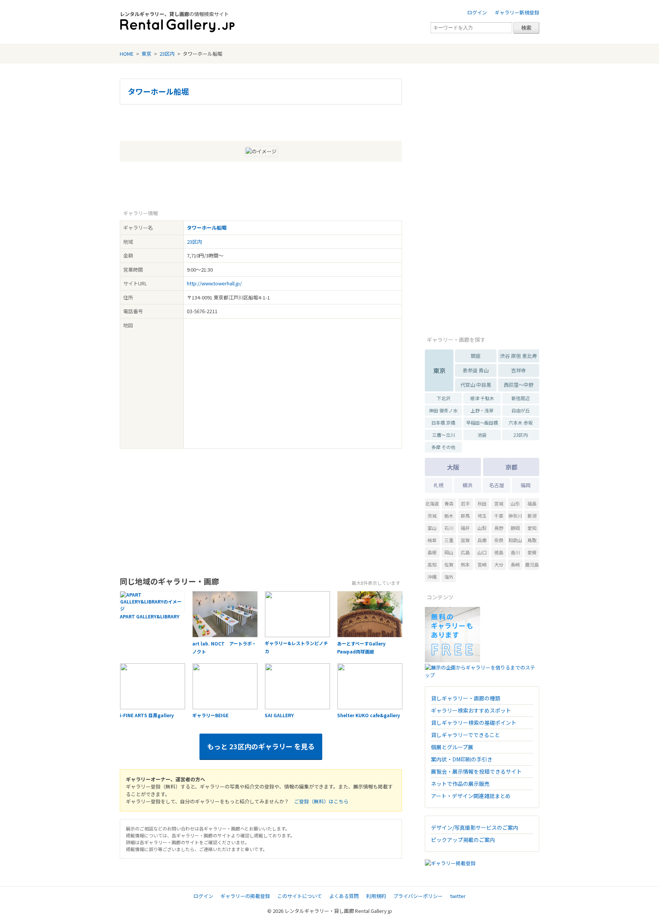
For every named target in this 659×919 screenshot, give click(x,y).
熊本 (465, 564)
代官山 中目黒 (475, 384)
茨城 (432, 515)
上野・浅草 (482, 410)
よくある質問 (344, 896)
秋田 (482, 503)
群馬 (465, 515)
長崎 (515, 564)
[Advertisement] (261, 121)
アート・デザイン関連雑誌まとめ (471, 796)
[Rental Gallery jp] (177, 25)
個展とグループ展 (452, 747)
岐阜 (432, 540)
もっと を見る (261, 746)
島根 (432, 552)
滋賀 (465, 540)
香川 (515, 552)
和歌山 (515, 540)
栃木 (448, 515)
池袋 (482, 434)
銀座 (476, 355)
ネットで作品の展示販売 (460, 783)
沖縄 (432, 576)
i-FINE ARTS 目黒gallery (147, 715)
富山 (432, 528)
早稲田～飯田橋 (482, 422)
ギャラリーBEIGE (210, 715)
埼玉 (482, 515)
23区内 (167, 53)
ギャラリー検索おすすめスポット (471, 710)
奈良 (498, 540)
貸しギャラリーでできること (465, 735)
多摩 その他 (443, 447)
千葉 (498, 515)
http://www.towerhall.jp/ (214, 283)
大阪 (453, 467)
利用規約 (376, 896)
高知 (432, 564)
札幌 (439, 485)
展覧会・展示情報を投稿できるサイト (476, 771)
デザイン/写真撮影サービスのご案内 (474, 827)
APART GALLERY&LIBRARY (149, 616)
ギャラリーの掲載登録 (245, 896)
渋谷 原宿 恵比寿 (518, 355)
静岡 (515, 528)
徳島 (498, 552)
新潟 (532, 515)
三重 (448, 540)
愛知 (532, 528)
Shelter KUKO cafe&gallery (368, 715)
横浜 (468, 485)
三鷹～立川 (443, 434)
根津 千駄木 (482, 398)
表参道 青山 (476, 370)
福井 (465, 528)
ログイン (477, 12)
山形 (515, 503)
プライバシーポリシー (418, 896)
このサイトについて (299, 896)
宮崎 (482, 564)
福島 (532, 503)
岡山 (448, 552)
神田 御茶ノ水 (443, 410)
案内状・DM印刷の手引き (461, 759)
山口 (482, 552)
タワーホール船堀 (158, 92)
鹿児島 (532, 564)
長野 (498, 528)
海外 (448, 576)
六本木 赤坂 (521, 422)
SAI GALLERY (279, 715)
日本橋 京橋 (443, 422)
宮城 (498, 503)
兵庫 (482, 540)
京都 (511, 467)
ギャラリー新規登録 (517, 12)
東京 (146, 53)
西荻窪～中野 (519, 384)
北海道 (432, 503)
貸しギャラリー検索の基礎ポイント (473, 722)
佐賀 (448, 564)
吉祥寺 (518, 370)
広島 (465, 552)
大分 (498, 564)
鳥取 (532, 540)
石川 (448, 528)
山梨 (482, 528)
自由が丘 (520, 410)
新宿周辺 (520, 398)
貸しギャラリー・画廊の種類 (465, 698)
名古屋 (496, 485)
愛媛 (532, 552)
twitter (458, 896)
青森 (448, 503)
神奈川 (515, 515)
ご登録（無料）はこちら (321, 801)
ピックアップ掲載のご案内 (463, 839)
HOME (126, 53)
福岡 (525, 485)
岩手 (465, 503)
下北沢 (443, 398)
